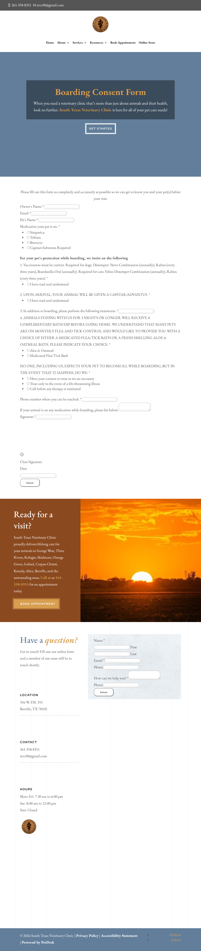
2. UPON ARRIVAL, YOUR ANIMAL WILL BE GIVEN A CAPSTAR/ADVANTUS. (85, 294)
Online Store (147, 42)
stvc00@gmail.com (33, 756)
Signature (28, 416)
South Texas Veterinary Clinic (85, 109)
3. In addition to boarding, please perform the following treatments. (69, 310)
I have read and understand (49, 284)
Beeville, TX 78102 (33, 708)
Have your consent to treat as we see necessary (62, 378)
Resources (96, 42)
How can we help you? (111, 678)
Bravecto (36, 242)
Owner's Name (32, 206)
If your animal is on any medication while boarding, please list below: (69, 409)
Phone (98, 667)
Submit (30, 482)
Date (23, 468)
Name (99, 640)
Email (25, 213)
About (61, 42)
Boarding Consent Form (100, 92)
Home (50, 42)
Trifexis (35, 237)
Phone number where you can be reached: (50, 399)
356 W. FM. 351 (31, 702)
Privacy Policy (87, 935)
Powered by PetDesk (38, 942)
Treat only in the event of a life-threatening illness (65, 383)
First (133, 647)
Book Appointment (123, 42)
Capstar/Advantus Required (50, 247)
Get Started (100, 128)
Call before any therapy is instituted (55, 388)
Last (133, 653)
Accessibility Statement (119, 935)
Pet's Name (29, 219)
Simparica (37, 232)
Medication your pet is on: (40, 226)
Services (78, 42)
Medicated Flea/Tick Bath (49, 355)
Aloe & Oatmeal (42, 350)
